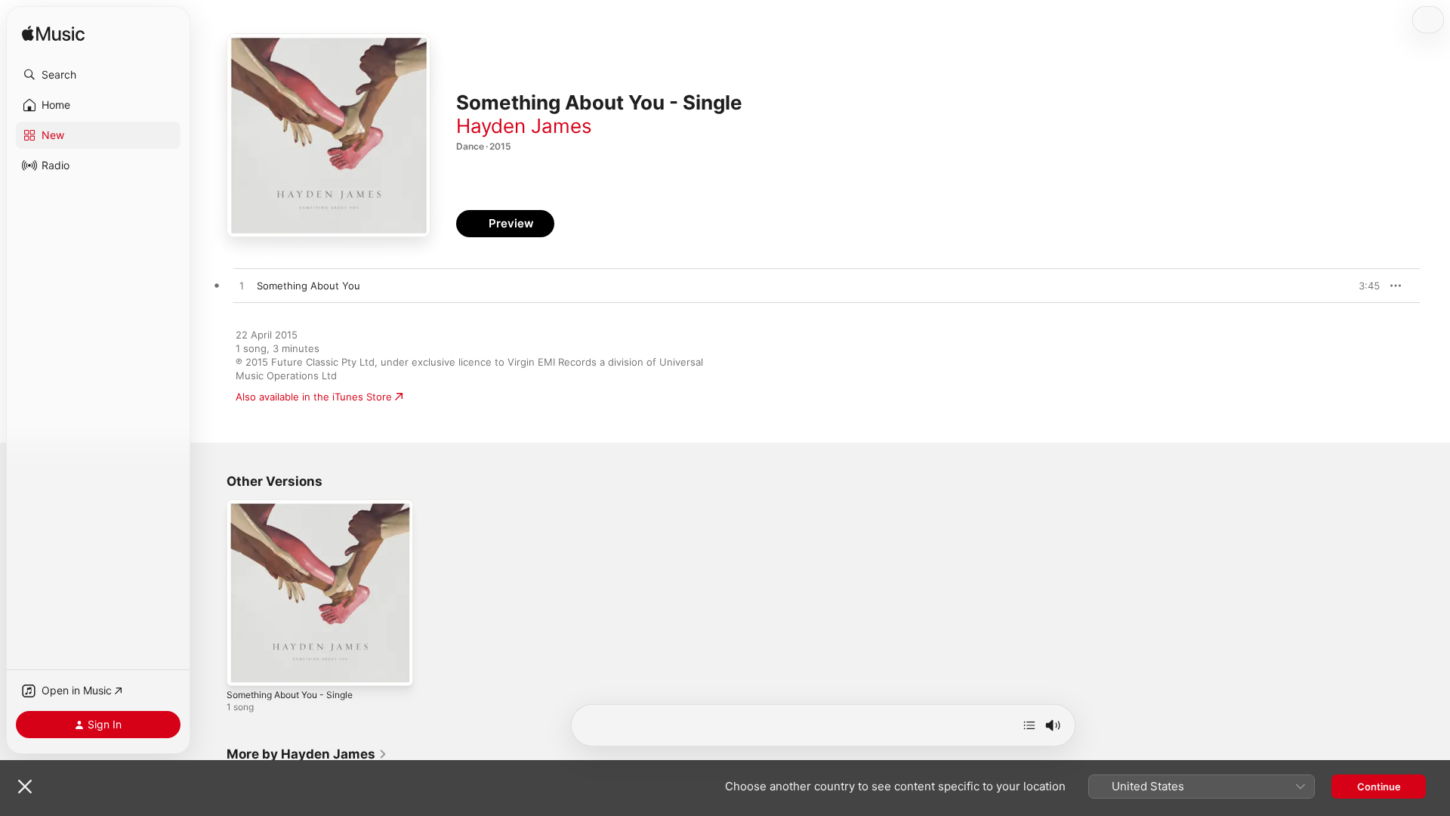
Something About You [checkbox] (308, 286)
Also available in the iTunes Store (314, 397)
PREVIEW (1363, 285)
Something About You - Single (298, 505)
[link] (307, 754)
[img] (53, 34)
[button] (98, 75)
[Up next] (1029, 725)
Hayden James (524, 126)
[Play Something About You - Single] (245, 667)
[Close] (25, 786)
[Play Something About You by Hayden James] (242, 286)
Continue (1379, 786)
